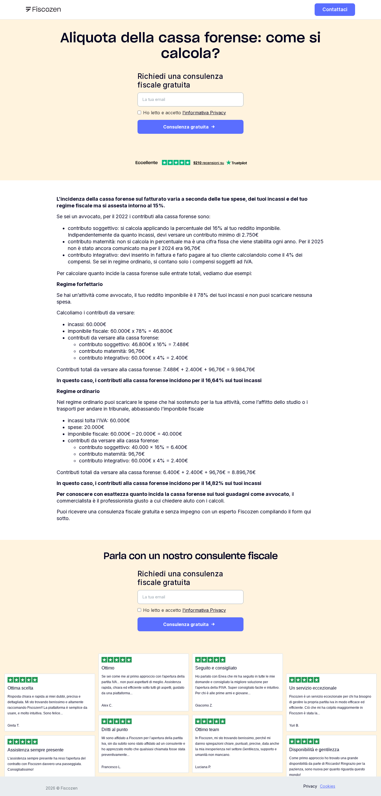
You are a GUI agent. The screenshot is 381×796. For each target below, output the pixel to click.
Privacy (310, 786)
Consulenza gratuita (186, 127)
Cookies (327, 786)
